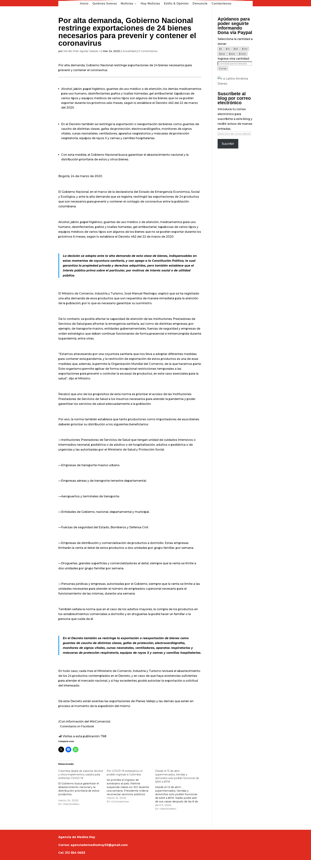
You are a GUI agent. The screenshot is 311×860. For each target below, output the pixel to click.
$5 (220, 48)
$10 (228, 48)
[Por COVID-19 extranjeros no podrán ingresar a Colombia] (131, 786)
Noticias (127, 3)
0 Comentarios (147, 51)
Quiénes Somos (104, 3)
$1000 (242, 53)
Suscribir (228, 143)
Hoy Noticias (150, 3)
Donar (223, 68)
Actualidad (129, 51)
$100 (244, 48)
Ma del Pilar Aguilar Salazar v (82, 51)
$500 (232, 53)
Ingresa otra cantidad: (233, 58)
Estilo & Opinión (176, 3)
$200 (222, 53)
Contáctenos (221, 3)
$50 (235, 48)
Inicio (84, 3)
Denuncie (200, 3)
